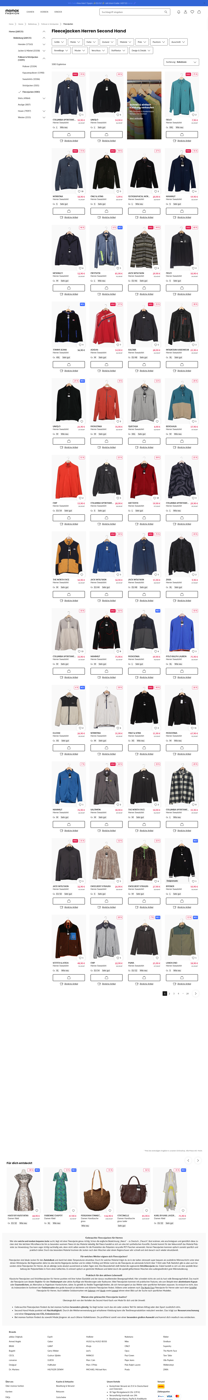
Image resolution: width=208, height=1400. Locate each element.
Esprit (50, 1337)
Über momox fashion (15, 1386)
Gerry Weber (53, 1351)
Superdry (167, 1346)
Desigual (12, 1365)
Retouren (60, 1391)
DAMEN (30, 12)
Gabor (50, 1341)
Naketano (129, 1337)
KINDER (58, 12)
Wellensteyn (168, 1365)
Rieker (166, 1337)
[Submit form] (166, 12)
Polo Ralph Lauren (133, 1365)
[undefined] (81, 421)
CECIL (11, 1355)
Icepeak (114, 1290)
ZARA (165, 1369)
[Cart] (199, 11)
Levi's (88, 1351)
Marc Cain (90, 1360)
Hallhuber (52, 1365)
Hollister (89, 1337)
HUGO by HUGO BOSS (96, 1341)
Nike (127, 1341)
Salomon (92, 1290)
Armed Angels (15, 1341)
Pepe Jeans (129, 1360)
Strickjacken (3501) (30, 85)
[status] (59, 64)
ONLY (127, 1346)
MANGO (90, 1355)
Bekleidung (32, 24)
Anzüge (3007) (24, 104)
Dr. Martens (14, 1369)
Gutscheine (61, 1397)
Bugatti (12, 1351)
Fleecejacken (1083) (31, 92)
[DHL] (161, 1386)
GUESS (51, 1360)
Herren (20, 24)
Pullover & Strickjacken (50, 24)
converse (13, 1360)
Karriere (9, 1391)
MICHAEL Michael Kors (96, 1369)
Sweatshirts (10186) (31, 79)
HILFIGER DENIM (55, 1369)
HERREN (44, 12)
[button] (27, 31)
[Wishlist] (192, 11)
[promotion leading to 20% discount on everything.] (144, 105)
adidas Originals (15, 1337)
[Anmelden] (185, 11)
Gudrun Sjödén (54, 1355)
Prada (127, 1369)
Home (11, 24)
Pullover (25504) (29, 66)
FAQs (8, 1397)
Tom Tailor (167, 1355)
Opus (127, 1351)
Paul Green (129, 1355)
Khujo (88, 1346)
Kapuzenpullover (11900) (33, 73)
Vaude (102, 1290)
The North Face (147, 1287)
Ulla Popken (168, 1360)
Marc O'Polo (91, 1365)
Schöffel (193, 1287)
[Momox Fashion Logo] (12, 12)
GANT (50, 1346)
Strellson (167, 1341)
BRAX (11, 1346)
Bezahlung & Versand (65, 1386)
